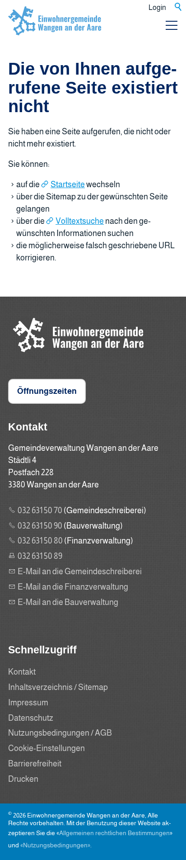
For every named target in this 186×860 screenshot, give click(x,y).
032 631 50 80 (40, 540)
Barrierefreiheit (34, 763)
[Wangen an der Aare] (76, 354)
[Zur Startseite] (54, 28)
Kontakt (22, 671)
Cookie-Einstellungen (46, 748)
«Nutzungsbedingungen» (55, 845)
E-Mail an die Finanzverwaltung (73, 586)
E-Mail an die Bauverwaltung (68, 602)
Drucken (23, 779)
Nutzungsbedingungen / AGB (60, 732)
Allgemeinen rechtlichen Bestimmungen (114, 832)
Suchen (179, 7)
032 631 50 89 (40, 556)
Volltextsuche (80, 221)
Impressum (28, 702)
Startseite (68, 184)
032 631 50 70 (40, 510)
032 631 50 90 (40, 525)
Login (157, 7)
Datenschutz (30, 718)
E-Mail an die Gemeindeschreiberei (80, 571)
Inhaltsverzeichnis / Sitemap (58, 687)
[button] (171, 25)
